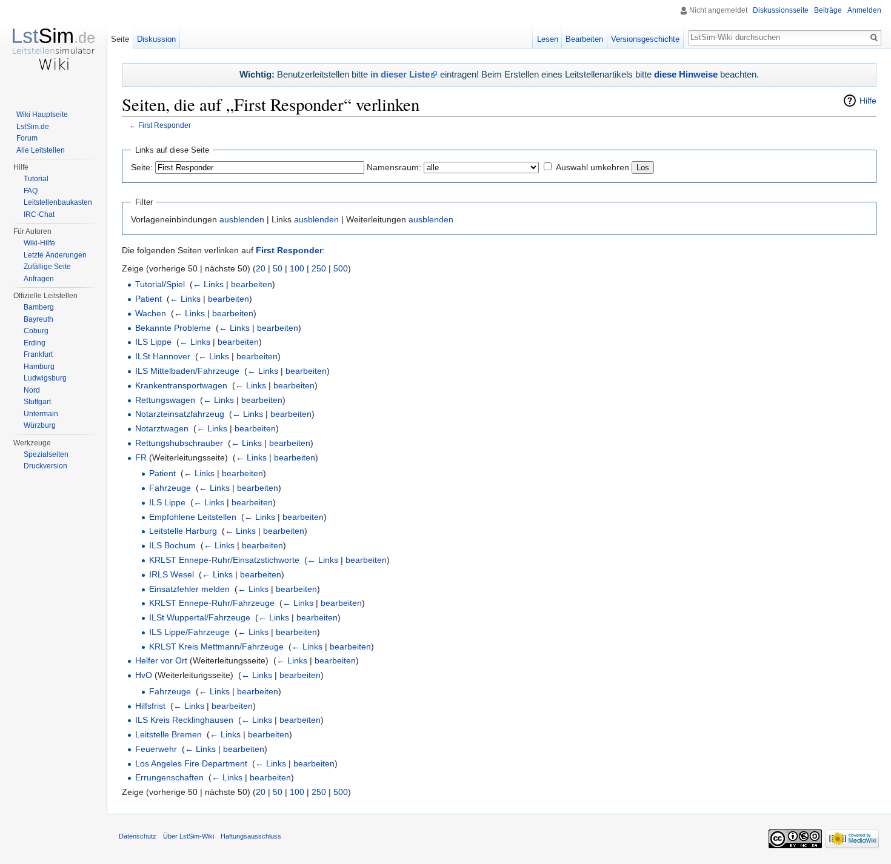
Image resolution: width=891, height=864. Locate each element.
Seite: (142, 167)
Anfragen (39, 278)
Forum (27, 138)
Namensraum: (394, 167)
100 (297, 268)
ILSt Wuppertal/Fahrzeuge (199, 617)
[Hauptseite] (53, 48)
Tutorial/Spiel (160, 284)
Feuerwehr (156, 749)
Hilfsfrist (150, 706)
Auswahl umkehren (592, 167)
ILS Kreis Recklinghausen (184, 720)
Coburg (36, 331)
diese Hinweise (686, 74)
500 (340, 268)
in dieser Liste (400, 74)
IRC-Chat (39, 214)
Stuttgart (37, 401)
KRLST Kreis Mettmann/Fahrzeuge (216, 646)
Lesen (547, 39)
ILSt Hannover (162, 356)
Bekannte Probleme (173, 328)
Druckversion (45, 466)
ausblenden (241, 219)
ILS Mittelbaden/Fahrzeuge (187, 371)
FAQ (31, 191)
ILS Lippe (153, 342)
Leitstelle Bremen (168, 734)
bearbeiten (251, 284)
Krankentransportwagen (181, 385)
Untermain (41, 414)
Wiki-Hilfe (39, 243)
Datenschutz (137, 836)
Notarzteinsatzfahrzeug (179, 414)
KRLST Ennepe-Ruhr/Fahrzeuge (212, 603)
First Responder (164, 125)
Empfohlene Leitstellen (192, 517)
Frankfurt (38, 354)
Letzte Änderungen (55, 255)
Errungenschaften (169, 777)
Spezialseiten (46, 454)
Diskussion (156, 39)
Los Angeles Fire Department (191, 763)
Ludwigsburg (45, 378)
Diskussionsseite (781, 10)
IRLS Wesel (171, 574)
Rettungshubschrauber (179, 443)
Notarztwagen (162, 428)
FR (141, 457)
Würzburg (40, 425)
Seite (120, 39)
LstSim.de (32, 126)
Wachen (150, 313)
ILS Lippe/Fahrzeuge (189, 632)
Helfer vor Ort (161, 660)
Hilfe (867, 100)
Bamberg (39, 307)
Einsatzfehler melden (189, 589)
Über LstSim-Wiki (188, 836)
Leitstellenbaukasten (58, 202)
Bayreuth (38, 319)
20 (260, 268)
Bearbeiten (584, 39)
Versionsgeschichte (645, 39)
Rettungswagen (165, 400)
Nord (32, 390)
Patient (148, 299)
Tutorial (36, 178)
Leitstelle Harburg (183, 531)
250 (319, 268)
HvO (143, 675)
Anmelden (864, 10)
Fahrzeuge (170, 488)
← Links (208, 284)
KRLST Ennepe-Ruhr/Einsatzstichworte (224, 560)
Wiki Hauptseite (42, 114)
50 (277, 268)
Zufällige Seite (47, 266)
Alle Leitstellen (40, 150)
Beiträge (828, 10)
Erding (34, 343)
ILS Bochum (172, 545)
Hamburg (39, 366)
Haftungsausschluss (251, 836)
